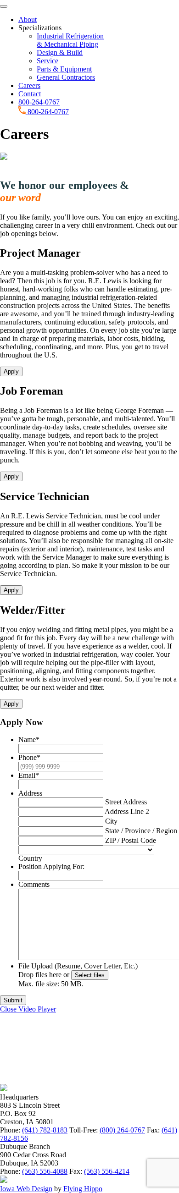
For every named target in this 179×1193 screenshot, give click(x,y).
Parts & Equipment (64, 69)
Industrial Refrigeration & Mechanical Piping (70, 40)
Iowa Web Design (26, 1189)
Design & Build (60, 52)
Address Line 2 (127, 811)
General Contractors (66, 77)
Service (47, 61)
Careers (29, 85)
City (111, 821)
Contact (29, 94)
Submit (13, 1000)
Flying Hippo (82, 1189)
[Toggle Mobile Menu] (3, 6)
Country (30, 858)
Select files (90, 975)
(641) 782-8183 (44, 1130)
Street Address (126, 802)
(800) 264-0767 (122, 1130)
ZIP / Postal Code (130, 840)
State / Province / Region (141, 831)
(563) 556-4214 (106, 1171)
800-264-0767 (39, 102)
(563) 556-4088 (44, 1171)
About (27, 19)
